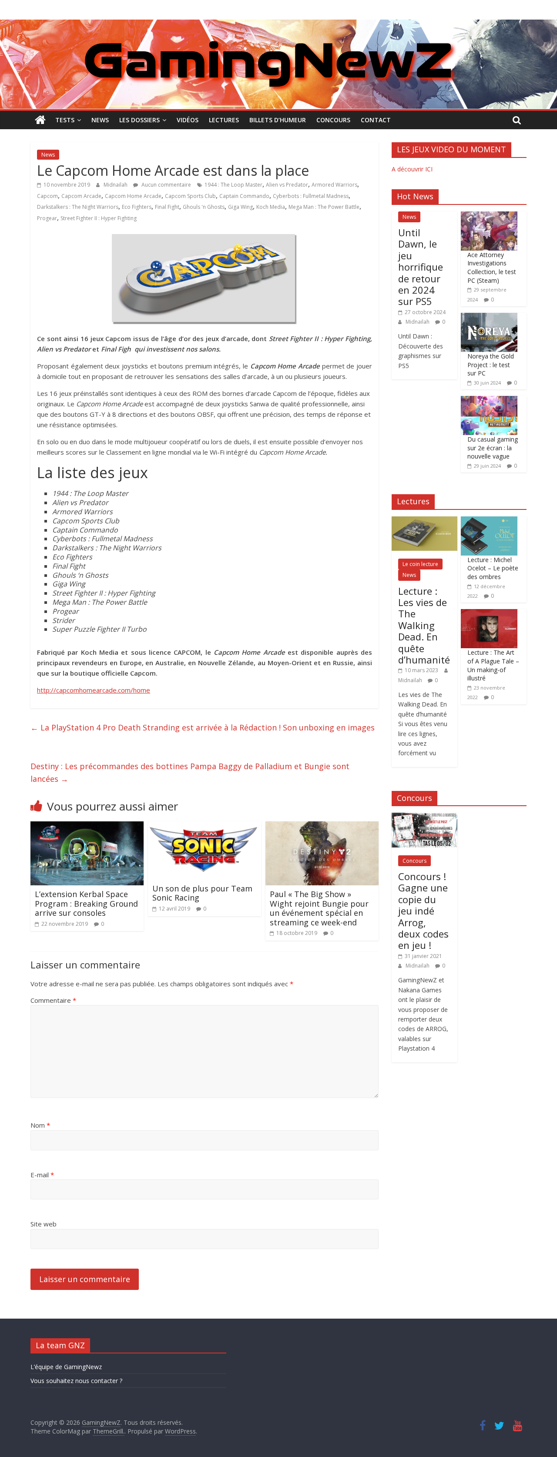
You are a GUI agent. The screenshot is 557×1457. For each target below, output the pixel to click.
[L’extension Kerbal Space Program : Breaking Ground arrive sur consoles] (87, 826)
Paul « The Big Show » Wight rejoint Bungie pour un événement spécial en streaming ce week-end (319, 908)
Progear (47, 218)
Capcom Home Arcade (133, 196)
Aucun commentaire (165, 184)
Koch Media (270, 207)
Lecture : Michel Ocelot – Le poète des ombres (492, 568)
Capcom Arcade (81, 196)
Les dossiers (139, 120)
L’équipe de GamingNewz (66, 1367)
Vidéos (187, 120)
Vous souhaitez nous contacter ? (76, 1381)
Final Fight (167, 207)
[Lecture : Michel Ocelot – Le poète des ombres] (489, 521)
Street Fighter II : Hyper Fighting (98, 218)
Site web (43, 1223)
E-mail (42, 1174)
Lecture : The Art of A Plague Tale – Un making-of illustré (493, 665)
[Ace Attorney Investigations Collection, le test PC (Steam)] (489, 216)
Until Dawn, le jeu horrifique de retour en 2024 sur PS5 (420, 267)
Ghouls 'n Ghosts (204, 207)
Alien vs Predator (287, 184)
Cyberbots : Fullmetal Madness (311, 196)
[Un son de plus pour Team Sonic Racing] (204, 826)
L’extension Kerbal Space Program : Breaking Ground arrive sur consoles (86, 903)
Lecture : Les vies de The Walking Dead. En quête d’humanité (424, 625)
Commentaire (53, 1000)
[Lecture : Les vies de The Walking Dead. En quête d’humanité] (424, 521)
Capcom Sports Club (190, 196)
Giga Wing (240, 207)
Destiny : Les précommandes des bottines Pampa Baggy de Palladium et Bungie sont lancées (189, 772)
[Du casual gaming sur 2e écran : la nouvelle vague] (489, 400)
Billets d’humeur (277, 120)
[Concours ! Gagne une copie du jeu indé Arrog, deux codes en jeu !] (424, 817)
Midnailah (116, 184)
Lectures (224, 120)
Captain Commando (244, 196)
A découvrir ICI (412, 169)
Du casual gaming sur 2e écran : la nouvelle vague (492, 447)
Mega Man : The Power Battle (324, 207)
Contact (376, 120)
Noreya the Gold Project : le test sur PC (490, 364)
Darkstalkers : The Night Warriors (77, 207)
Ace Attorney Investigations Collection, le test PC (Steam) (491, 268)
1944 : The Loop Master (233, 184)
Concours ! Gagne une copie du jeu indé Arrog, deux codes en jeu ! (423, 910)
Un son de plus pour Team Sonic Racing (202, 893)
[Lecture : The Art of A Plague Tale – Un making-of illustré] (489, 614)
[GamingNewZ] (278, 25)
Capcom (47, 196)
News (100, 120)
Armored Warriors (334, 184)
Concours (333, 120)
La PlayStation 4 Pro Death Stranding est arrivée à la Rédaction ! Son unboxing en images (202, 727)
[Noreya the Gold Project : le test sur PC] (489, 317)
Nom (40, 1125)
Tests (64, 120)
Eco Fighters (136, 207)
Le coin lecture (420, 564)
